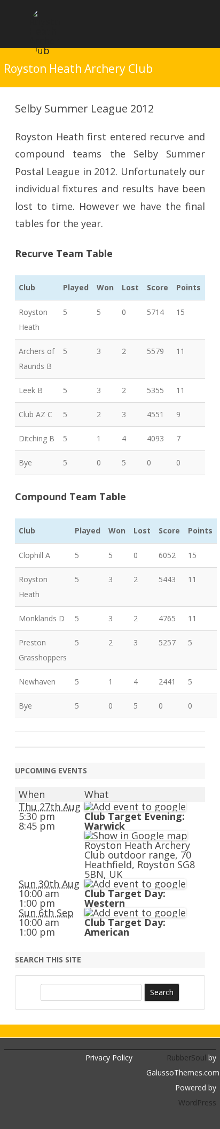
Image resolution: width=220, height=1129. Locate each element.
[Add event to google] (135, 806)
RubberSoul (186, 1057)
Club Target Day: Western (125, 898)
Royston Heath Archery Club (78, 69)
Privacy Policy (108, 1057)
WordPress (197, 1102)
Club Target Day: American (125, 927)
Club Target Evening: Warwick (134, 821)
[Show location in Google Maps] (135, 835)
